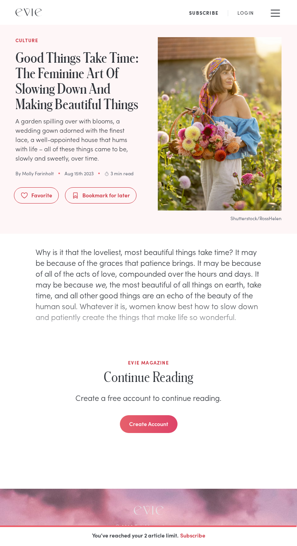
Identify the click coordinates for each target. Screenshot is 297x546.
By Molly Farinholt (34, 173)
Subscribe (192, 535)
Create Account (148, 424)
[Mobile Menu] (275, 12)
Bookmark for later (106, 195)
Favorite (41, 195)
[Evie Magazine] (28, 12)
